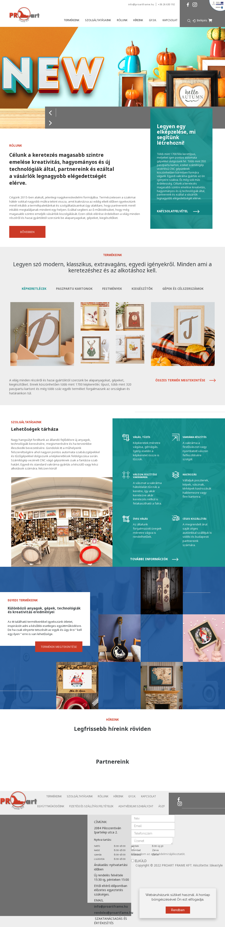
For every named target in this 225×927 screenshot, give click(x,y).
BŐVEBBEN (27, 232)
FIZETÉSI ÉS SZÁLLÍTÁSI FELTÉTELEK (91, 806)
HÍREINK (118, 796)
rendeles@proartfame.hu (113, 913)
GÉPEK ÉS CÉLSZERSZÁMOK (182, 288)
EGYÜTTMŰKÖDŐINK (50, 806)
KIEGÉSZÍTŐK (142, 288)
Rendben (178, 910)
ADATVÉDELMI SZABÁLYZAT (135, 806)
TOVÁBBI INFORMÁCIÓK (149, 559)
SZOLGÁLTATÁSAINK (80, 796)
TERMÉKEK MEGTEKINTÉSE (59, 647)
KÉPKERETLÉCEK (34, 288)
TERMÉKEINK (54, 796)
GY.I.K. (132, 796)
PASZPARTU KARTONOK (74, 288)
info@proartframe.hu (141, 4)
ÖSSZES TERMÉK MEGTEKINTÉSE (180, 380)
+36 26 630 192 (166, 4)
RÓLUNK (103, 796)
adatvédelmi (160, 854)
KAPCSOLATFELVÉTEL (173, 211)
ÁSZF (161, 806)
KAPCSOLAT (148, 796)
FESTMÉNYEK (112, 288)
